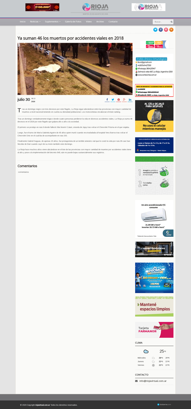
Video (89, 21)
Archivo (100, 21)
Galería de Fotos (73, 21)
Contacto (113, 21)
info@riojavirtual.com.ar (153, 381)
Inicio (22, 21)
